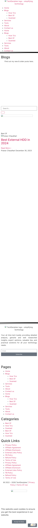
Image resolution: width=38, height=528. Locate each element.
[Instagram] (21, 360)
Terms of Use (10, 460)
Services (7, 20)
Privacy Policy (11, 445)
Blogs (6, 10)
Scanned (11, 18)
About (6, 25)
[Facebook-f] (9, 360)
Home (6, 8)
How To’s (12, 13)
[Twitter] (3, 360)
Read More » (6, 148)
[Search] (3, 112)
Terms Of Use (22, 485)
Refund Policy (10, 458)
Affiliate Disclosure (12, 450)
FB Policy (9, 455)
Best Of (11, 15)
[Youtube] (15, 360)
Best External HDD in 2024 (15, 141)
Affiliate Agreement (13, 447)
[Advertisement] (19, 85)
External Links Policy (13, 453)
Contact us (8, 28)
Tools (6, 23)
